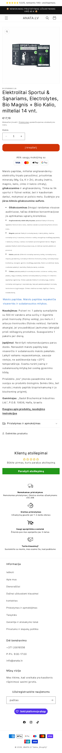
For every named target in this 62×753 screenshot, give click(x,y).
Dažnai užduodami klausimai (22, 593)
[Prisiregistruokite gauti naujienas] (51, 700)
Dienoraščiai (13, 586)
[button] (6, 18)
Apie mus (11, 579)
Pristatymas (24, 122)
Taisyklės (11, 615)
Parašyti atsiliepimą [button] (31, 471)
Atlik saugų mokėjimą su (31, 157)
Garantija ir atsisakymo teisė (22, 622)
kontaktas (11, 600)
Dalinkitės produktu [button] (17, 433)
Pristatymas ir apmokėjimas (21, 607)
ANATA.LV (27, 747)
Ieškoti (10, 572)
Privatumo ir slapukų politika (22, 629)
